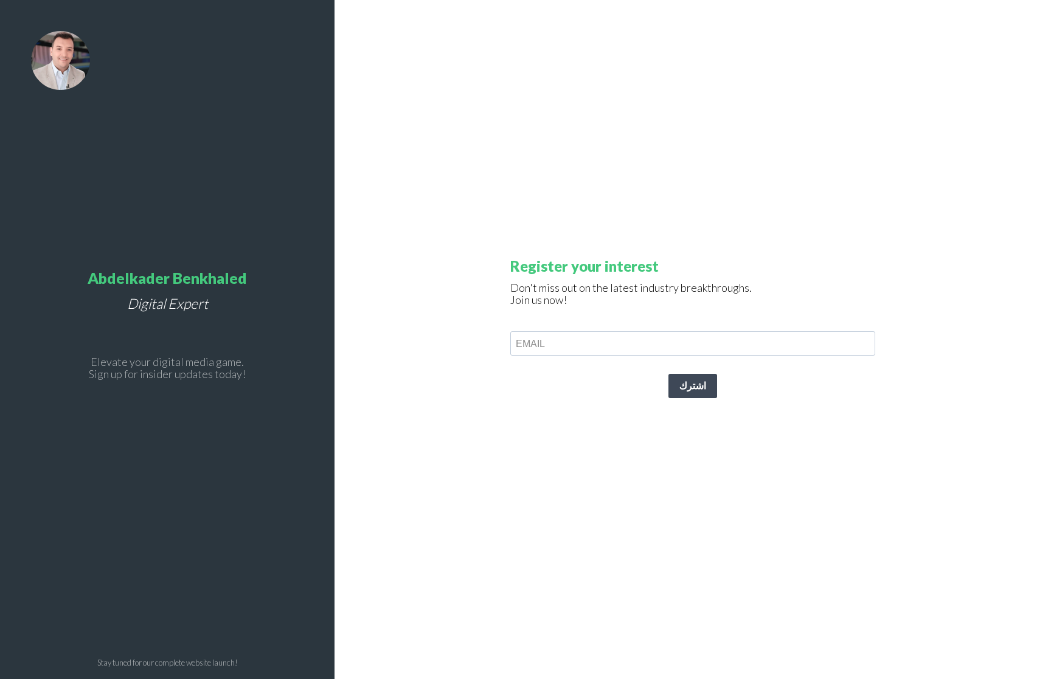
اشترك (692, 386)
